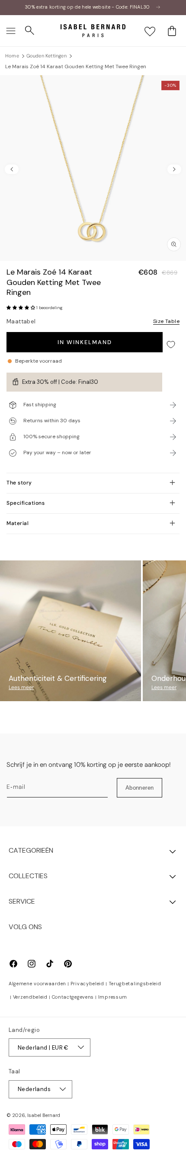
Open (93, 543)
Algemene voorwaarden (37, 984)
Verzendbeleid (30, 997)
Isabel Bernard (43, 1115)
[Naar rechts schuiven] (174, 169)
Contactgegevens (73, 997)
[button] (10, 30)
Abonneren (139, 788)
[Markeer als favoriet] (171, 344)
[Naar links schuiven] (11, 169)
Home (12, 56)
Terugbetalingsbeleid (135, 984)
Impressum (112, 997)
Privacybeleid (87, 984)
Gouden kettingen (46, 56)
